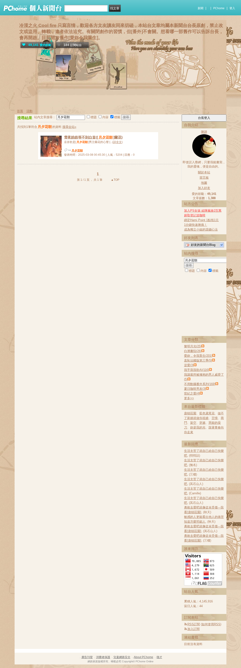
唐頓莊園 (190, 413)
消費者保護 (103, 657)
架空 (193, 422)
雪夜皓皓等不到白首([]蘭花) (93, 137)
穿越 (202, 422)
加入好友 (204, 188)
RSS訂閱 (193, 624)
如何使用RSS (211, 624)
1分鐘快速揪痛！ (195, 225)
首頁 (20, 111)
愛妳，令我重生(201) (198, 355)
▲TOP (114, 179)
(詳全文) (117, 142)
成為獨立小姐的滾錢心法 (201, 229)
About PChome (143, 657)
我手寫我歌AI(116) (196, 370)
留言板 (204, 177)
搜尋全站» (69, 127)
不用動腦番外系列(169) (199, 384)
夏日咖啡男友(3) (195, 389)
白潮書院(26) (192, 351)
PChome (219, 8)
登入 (232, 8)
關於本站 (204, 172)
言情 (215, 418)
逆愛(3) (189, 365)
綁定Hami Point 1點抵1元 (201, 220)
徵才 (159, 657)
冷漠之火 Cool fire (37, 25)
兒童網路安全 (121, 657)
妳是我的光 (197, 427)
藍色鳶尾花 (207, 413)
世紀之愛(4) (192, 393)
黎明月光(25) (192, 346)
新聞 (200, 8)
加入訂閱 (193, 629)
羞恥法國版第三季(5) (198, 360)
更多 (189, 398)
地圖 (204, 183)
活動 (29, 111)
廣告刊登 (87, 657)
